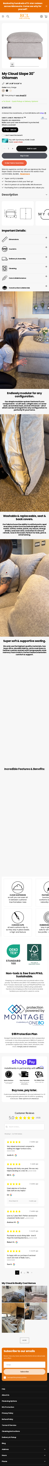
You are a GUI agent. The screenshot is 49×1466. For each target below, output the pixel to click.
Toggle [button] (46, 194)
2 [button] (21, 1272)
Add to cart (31, 148)
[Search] (8, 16)
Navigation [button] (3, 16)
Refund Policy (7, 1419)
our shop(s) (21, 95)
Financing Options (9, 1401)
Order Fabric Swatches (14, 163)
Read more (25, 174)
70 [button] (28, 1272)
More (24, 1340)
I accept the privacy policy (16, 1377)
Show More (11, 1151)
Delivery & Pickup (9, 1437)
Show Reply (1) (13, 1201)
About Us (5, 1395)
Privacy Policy (7, 1413)
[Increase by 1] (12, 149)
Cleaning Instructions (11, 1431)
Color (9, 87)
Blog (3, 1443)
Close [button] (46, 6)
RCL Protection (8, 1407)
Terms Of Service (9, 1425)
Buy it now (24, 156)
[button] (32, 1273)
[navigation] (16, 64)
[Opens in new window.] (15, 1155)
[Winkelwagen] (46, 16)
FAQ (3, 1389)
